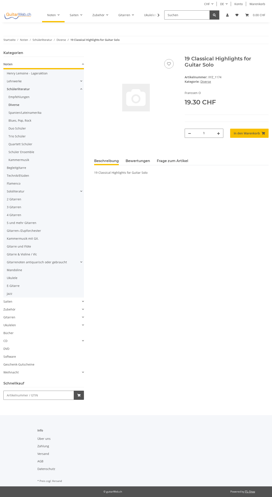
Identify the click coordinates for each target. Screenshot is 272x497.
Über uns (44, 439)
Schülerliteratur (18, 89)
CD (5, 341)
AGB (40, 461)
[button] (227, 15)
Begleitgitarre (16, 168)
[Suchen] (214, 15)
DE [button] (222, 4)
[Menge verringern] (189, 133)
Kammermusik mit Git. (23, 238)
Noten (8, 64)
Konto (238, 4)
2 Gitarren (14, 199)
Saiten (7, 301)
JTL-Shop (250, 491)
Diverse (205, 82)
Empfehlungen (19, 97)
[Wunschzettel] (237, 15)
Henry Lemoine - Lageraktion (27, 73)
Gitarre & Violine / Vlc (22, 254)
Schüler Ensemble (21, 152)
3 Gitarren (14, 207)
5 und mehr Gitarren (21, 223)
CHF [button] (207, 4)
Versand (43, 454)
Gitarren (9, 317)
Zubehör (9, 309)
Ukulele (12, 278)
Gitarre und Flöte (19, 246)
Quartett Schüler (20, 144)
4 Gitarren (14, 215)
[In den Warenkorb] (97, 53)
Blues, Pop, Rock (19, 120)
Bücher (8, 333)
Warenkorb (257, 4)
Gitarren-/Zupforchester (24, 231)
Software (9, 357)
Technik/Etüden (18, 176)
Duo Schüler (17, 128)
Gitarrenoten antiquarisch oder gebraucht (37, 262)
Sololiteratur (15, 191)
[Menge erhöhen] (218, 133)
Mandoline (14, 270)
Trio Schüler (17, 136)
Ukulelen (9, 325)
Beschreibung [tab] (106, 161)
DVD (6, 349)
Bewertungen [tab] (138, 161)
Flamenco (13, 183)
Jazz (9, 294)
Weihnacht (11, 372)
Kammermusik (18, 160)
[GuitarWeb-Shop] (17, 15)
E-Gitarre (13, 286)
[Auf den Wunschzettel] (169, 63)
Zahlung (43, 446)
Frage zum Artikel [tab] (172, 161)
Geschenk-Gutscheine (18, 364)
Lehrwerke (14, 81)
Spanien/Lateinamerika (24, 113)
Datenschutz (46, 469)
